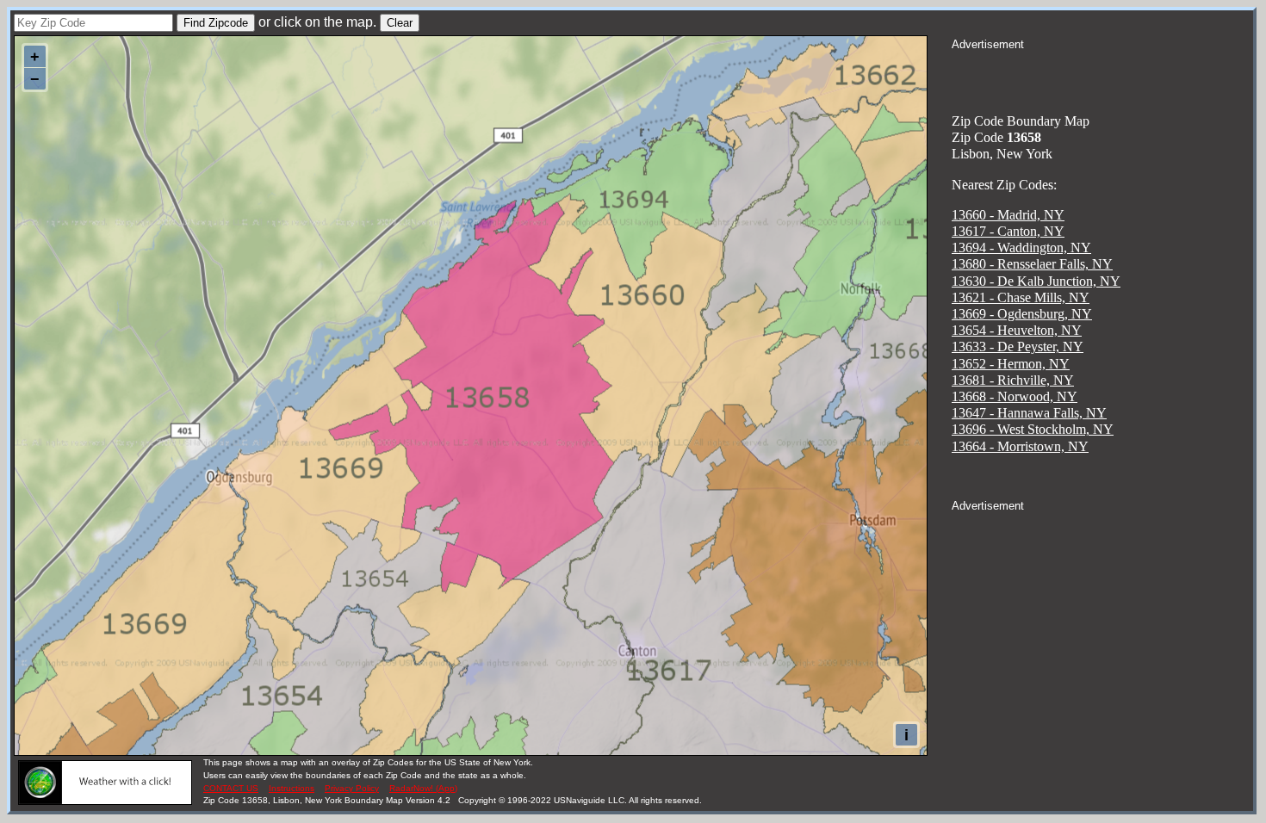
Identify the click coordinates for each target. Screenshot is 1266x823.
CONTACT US (230, 788)
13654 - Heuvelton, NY (1017, 330)
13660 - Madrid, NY (1008, 214)
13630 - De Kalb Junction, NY (1036, 281)
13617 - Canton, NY (1008, 231)
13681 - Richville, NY (1013, 380)
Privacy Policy (352, 788)
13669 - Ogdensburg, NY (1022, 313)
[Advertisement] (1102, 74)
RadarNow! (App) (423, 788)
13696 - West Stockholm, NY (1033, 429)
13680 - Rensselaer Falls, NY (1032, 264)
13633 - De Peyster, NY (1017, 346)
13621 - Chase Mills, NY (1020, 297)
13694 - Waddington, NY (1021, 247)
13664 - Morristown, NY (1020, 446)
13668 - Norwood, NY (1014, 396)
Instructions (291, 788)
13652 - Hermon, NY (1011, 363)
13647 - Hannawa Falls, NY (1029, 412)
